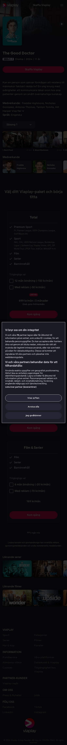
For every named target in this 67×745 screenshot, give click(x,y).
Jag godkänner (33, 415)
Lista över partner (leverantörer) (21, 387)
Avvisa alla (33, 407)
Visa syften (33, 398)
